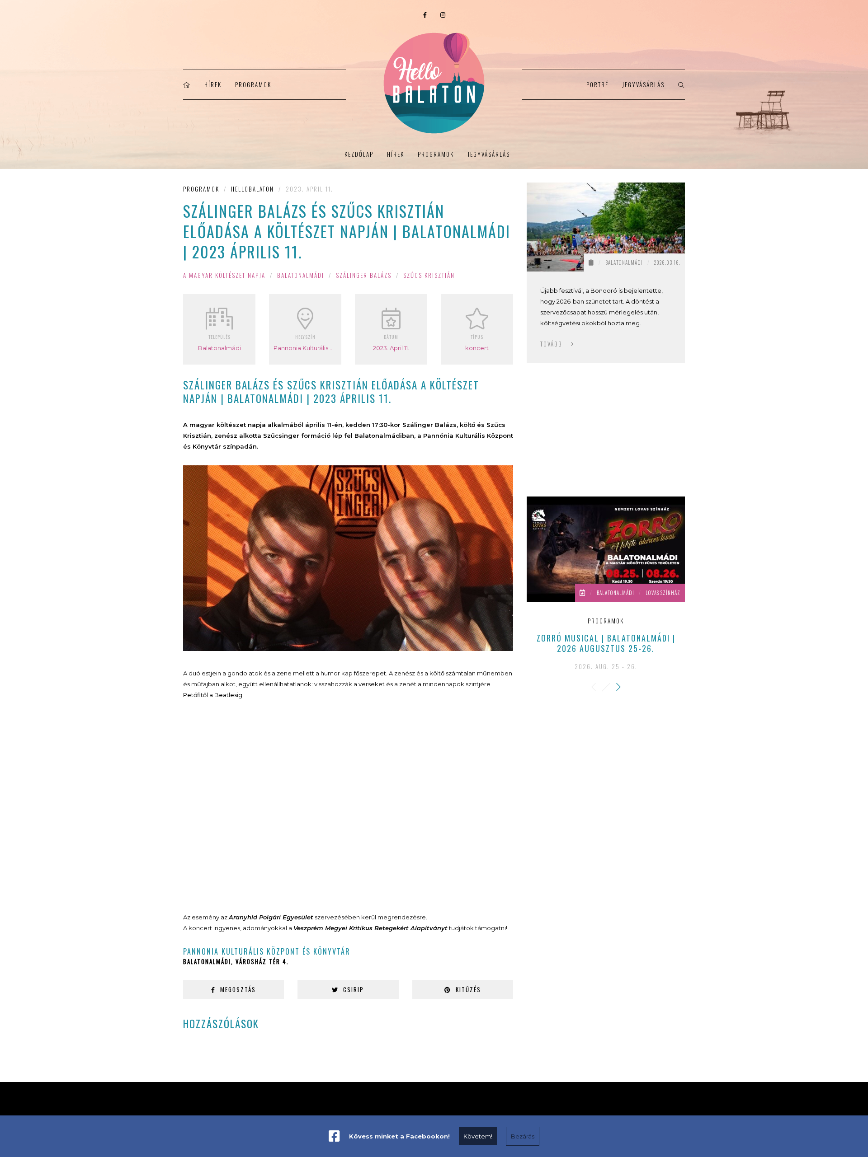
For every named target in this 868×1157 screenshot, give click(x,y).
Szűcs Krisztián (429, 275)
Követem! (477, 1136)
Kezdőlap (358, 154)
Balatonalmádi (300, 275)
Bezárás (522, 1136)
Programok (253, 84)
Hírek (213, 84)
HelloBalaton (252, 188)
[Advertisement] (348, 806)
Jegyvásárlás (643, 84)
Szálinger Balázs (364, 275)
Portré (597, 84)
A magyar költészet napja (224, 275)
